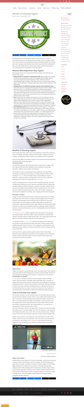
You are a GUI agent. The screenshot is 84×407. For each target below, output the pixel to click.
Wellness (63, 79)
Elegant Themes (23, 393)
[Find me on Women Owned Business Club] (66, 104)
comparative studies (19, 213)
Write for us (46, 8)
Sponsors (32, 8)
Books (39, 8)
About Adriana (22, 8)
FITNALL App (55, 8)
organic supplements (32, 320)
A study (14, 278)
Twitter (63, 86)
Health (29, 16)
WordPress (39, 393)
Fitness (63, 71)
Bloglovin (63, 92)
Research (21, 175)
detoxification (39, 179)
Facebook (63, 84)
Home (14, 8)
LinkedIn (63, 90)
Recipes (63, 76)
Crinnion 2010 (27, 221)
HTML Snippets (37, 396)
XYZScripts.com (46, 396)
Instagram (64, 88)
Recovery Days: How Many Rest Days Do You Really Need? (66, 27)
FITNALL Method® (65, 8)
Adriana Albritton (17, 16)
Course (63, 69)
